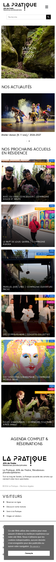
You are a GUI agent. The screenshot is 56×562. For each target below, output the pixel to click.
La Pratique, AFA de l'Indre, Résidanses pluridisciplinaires (23, 471)
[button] (46, 7)
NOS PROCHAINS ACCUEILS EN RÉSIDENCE (26, 151)
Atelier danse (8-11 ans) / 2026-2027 (21, 134)
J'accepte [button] (29, 553)
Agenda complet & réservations (29, 441)
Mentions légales (27, 486)
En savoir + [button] (35, 546)
